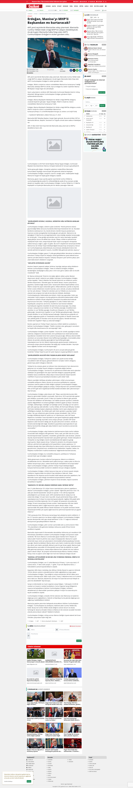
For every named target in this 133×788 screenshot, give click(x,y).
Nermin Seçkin (92, 69)
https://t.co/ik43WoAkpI (43, 111)
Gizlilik (91, 767)
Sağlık (86, 6)
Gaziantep (97, 10)
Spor (91, 6)
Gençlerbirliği (89, 125)
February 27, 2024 (55, 115)
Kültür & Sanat (98, 6)
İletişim (99, 1)
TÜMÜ (103, 44)
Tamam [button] (29, 781)
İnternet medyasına (92, 89)
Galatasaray (89, 116)
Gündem (48, 6)
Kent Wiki (30, 777)
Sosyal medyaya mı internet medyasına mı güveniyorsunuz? (95, 81)
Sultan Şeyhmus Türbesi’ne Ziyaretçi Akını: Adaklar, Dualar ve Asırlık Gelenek (53, 679)
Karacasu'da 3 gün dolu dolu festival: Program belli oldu (72, 661)
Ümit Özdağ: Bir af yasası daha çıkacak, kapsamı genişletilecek (71, 735)
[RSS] (106, 1)
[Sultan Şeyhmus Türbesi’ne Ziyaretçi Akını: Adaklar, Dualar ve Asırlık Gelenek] (54, 673)
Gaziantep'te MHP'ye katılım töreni (35, 719)
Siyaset (59, 6)
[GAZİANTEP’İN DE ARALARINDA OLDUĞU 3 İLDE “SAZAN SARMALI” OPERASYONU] (54, 654)
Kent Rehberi (31, 779)
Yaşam (49, 779)
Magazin (70, 761)
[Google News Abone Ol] (50, 69)
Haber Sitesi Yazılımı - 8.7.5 (75, 786)
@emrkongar (55, 111)
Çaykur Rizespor (90, 129)
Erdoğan (31, 621)
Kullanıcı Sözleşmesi (94, 769)
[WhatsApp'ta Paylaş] (77, 70)
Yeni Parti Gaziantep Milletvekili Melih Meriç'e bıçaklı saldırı (71, 719)
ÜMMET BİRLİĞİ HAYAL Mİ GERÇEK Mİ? (97, 50)
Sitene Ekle (31, 775)
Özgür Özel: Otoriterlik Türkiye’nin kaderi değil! (52, 735)
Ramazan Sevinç (93, 58)
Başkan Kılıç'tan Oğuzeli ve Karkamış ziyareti (35, 750)
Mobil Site (30, 771)
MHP (61, 621)
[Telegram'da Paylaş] (80, 70)
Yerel (71, 6)
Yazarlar (92, 1)
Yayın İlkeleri (92, 763)
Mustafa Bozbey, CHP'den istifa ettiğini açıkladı (35, 735)
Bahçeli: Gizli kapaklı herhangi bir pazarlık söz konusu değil (53, 750)
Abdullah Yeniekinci (94, 64)
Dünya (76, 6)
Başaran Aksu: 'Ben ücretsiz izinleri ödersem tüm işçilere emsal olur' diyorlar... (95, 32)
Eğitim (81, 6)
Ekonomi (65, 6)
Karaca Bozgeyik (93, 54)
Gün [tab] (91, 17)
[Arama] (104, 1)
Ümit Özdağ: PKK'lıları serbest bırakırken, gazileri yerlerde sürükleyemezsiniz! (72, 703)
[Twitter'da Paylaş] (74, 70)
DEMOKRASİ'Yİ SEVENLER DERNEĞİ (97, 55)
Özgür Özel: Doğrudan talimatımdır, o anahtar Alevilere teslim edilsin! (71, 750)
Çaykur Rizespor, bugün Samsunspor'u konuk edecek (36, 661)
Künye (90, 761)
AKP (38, 621)
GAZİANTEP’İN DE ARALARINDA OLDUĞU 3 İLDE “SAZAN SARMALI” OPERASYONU (54, 661)
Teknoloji (50, 781)
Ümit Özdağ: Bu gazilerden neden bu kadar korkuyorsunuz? (53, 719)
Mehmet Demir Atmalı (95, 48)
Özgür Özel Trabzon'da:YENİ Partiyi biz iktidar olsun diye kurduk (54, 703)
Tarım (70, 759)
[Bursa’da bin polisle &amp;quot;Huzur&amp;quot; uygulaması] (36, 673)
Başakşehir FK (89, 122)
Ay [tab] (98, 17)
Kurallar (91, 765)
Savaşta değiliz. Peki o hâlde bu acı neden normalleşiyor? (97, 71)
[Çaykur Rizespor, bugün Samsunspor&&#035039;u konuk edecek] (36, 654)
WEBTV (77, 1)
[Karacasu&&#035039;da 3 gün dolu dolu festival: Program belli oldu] (73, 654)
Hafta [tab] (95, 17)
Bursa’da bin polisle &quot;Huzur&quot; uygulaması (33, 679)
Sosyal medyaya (91, 86)
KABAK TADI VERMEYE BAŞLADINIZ (97, 66)
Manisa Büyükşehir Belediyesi (49, 621)
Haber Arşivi (31, 763)
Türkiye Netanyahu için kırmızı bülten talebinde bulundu (71, 679)
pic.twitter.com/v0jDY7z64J (68, 111)
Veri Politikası (93, 771)
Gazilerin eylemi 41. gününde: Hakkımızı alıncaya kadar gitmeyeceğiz (95, 27)
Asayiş (54, 6)
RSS (29, 773)
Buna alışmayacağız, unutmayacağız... (93, 61)
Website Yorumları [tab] (76, 626)
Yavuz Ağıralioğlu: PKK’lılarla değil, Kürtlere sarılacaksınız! (36, 703)
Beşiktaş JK (89, 127)
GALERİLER (84, 1)
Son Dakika (31, 761)
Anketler (30, 769)
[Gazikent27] (34, 6)
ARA (103, 105)
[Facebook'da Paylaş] (71, 70)
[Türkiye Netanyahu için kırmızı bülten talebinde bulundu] (73, 673)
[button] (105, 6)
